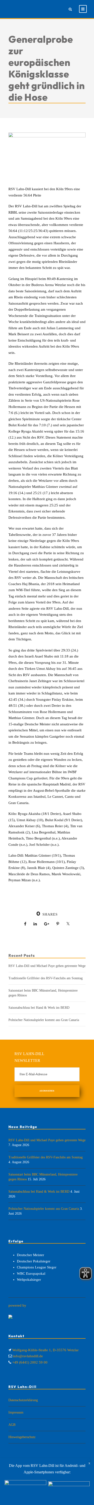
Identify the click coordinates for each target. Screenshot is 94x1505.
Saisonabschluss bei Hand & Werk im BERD (38, 1007)
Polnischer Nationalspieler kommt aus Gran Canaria (43, 1020)
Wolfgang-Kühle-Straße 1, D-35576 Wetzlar (45, 1350)
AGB (11, 1425)
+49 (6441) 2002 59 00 (29, 1362)
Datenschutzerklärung (23, 1400)
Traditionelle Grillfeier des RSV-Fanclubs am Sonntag (45, 978)
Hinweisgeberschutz (21, 1437)
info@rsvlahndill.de (28, 1356)
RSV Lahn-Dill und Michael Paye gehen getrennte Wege (47, 966)
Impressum (15, 1412)
